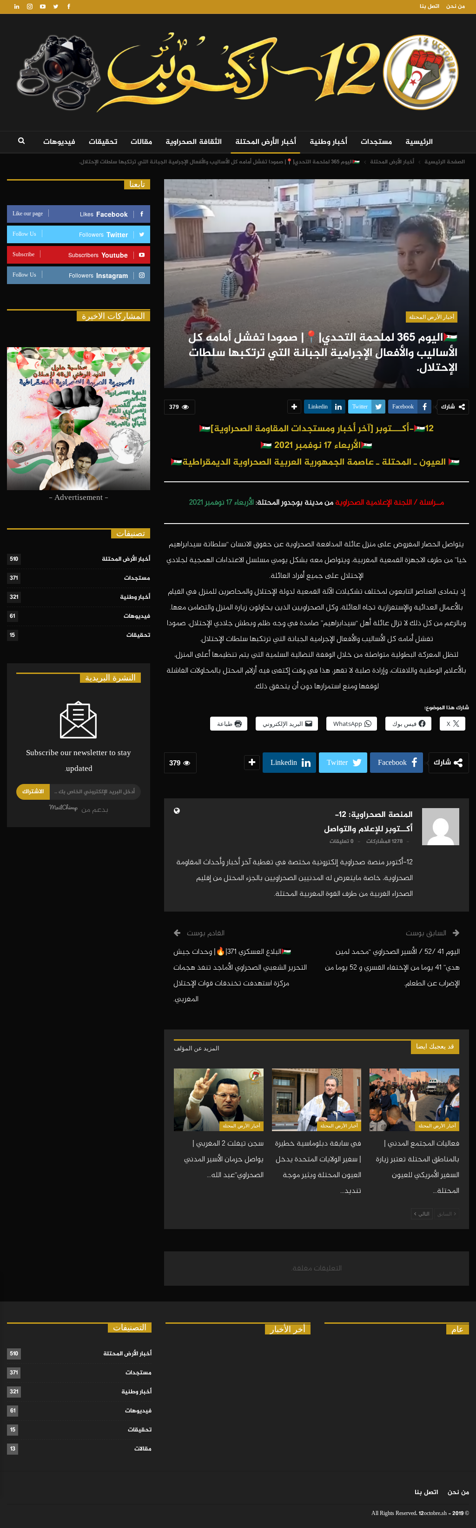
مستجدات (376, 142)
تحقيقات (103, 142)
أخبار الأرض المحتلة (265, 142)
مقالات (141, 142)
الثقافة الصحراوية (193, 142)
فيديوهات (59, 142)
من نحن (455, 6)
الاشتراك (33, 792)
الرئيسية (419, 142)
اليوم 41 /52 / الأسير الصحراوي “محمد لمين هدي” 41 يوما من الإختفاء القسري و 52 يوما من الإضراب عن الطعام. (392, 967)
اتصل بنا (429, 6)
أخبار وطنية (329, 142)
